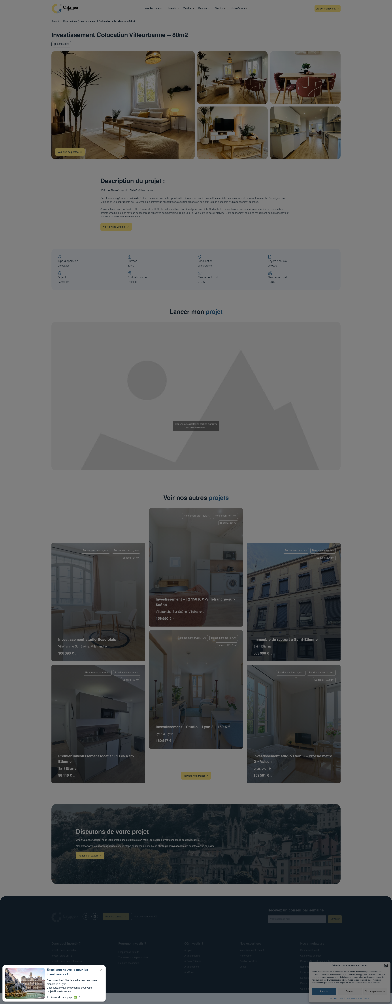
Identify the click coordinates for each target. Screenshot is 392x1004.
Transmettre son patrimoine (133, 958)
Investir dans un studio (63, 950)
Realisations (70, 21)
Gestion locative (248, 961)
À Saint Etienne (192, 961)
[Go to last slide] (61, 31)
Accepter (324, 991)
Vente (243, 967)
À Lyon (188, 950)
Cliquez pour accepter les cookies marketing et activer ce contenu (196, 426)
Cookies (333, 998)
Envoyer (334, 919)
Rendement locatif (310, 950)
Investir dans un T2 (61, 956)
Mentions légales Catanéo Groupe (354, 998)
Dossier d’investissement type (316, 961)
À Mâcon (189, 972)
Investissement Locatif (252, 950)
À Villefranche (192, 967)
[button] (385, 965)
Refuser (350, 991)
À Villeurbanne (192, 956)
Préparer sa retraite (128, 952)
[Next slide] (81, 31)
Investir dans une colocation (66, 961)
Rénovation (246, 956)
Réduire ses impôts (128, 963)
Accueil (55, 21)
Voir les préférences (375, 991)
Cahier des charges (311, 956)
